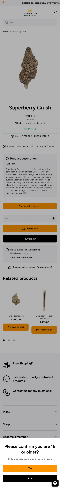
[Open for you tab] (55, 483)
